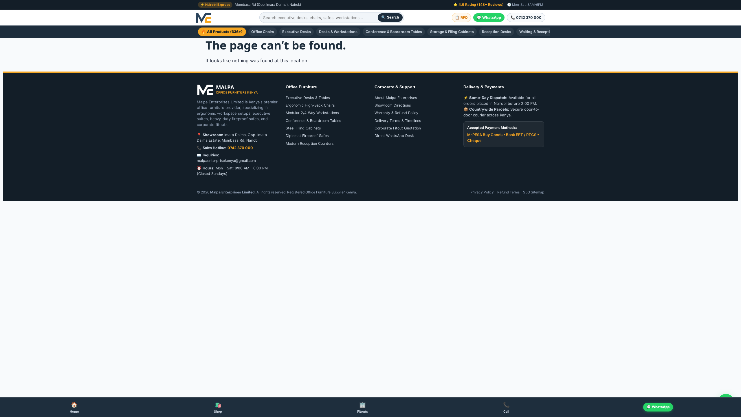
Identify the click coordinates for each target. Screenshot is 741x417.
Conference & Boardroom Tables (394, 32)
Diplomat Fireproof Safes (307, 135)
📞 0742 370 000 (526, 17)
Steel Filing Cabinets (303, 128)
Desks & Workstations (338, 32)
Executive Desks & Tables (308, 98)
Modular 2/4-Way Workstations (312, 113)
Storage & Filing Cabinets (452, 32)
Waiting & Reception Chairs (542, 32)
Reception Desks (496, 32)
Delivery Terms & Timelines (398, 120)
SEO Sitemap (533, 192)
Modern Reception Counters (310, 143)
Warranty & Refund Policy (396, 113)
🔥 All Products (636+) (222, 32)
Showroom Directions (393, 105)
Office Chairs (262, 32)
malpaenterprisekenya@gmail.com (226, 160)
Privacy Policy (482, 192)
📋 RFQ (461, 17)
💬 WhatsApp (489, 17)
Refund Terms (508, 192)
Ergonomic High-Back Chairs (310, 105)
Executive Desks (296, 32)
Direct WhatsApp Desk (394, 135)
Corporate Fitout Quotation (398, 128)
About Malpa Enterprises (396, 98)
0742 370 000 (240, 148)
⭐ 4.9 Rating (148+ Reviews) (478, 4)
